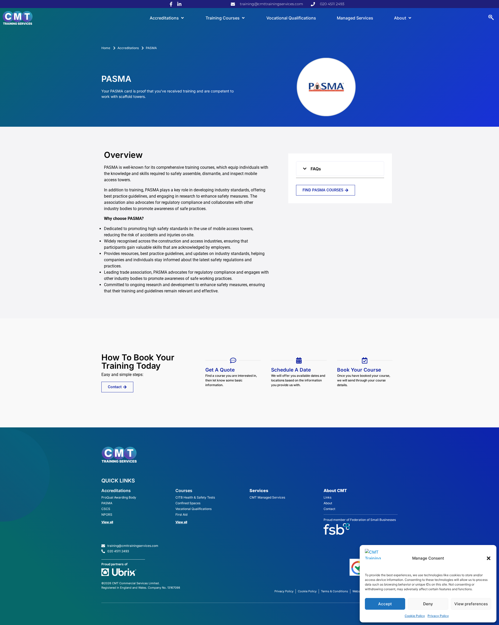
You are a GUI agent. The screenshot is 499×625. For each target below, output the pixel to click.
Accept (385, 603)
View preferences (471, 603)
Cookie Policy (415, 616)
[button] (488, 558)
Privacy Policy (438, 616)
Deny (428, 603)
